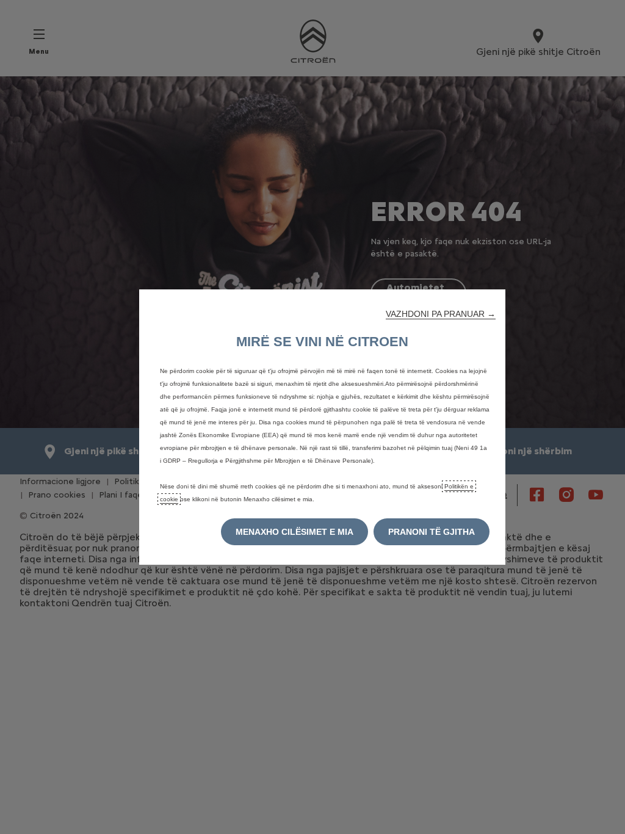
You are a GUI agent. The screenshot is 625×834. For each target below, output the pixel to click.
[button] (441, 314)
